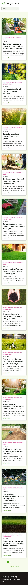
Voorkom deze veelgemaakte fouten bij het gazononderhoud (13, 406)
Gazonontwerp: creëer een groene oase (13, 38)
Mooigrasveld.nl (12, 3)
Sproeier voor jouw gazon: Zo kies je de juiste (11, 136)
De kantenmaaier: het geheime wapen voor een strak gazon (14, 226)
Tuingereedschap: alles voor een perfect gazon (12, 128)
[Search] (17, 8)
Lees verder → (7, 58)
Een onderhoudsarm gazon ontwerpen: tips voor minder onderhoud (13, 46)
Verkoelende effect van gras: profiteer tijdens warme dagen (13, 271)
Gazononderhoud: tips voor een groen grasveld (12, 83)
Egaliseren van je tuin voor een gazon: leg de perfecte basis (12, 451)
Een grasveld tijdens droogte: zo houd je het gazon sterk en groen (13, 361)
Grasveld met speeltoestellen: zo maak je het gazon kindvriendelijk (14, 497)
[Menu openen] (26, 3)
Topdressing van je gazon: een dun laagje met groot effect (12, 316)
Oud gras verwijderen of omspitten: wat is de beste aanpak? (13, 181)
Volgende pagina (14, 566)
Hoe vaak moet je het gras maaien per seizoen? (12, 91)
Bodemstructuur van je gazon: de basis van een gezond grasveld (13, 543)
